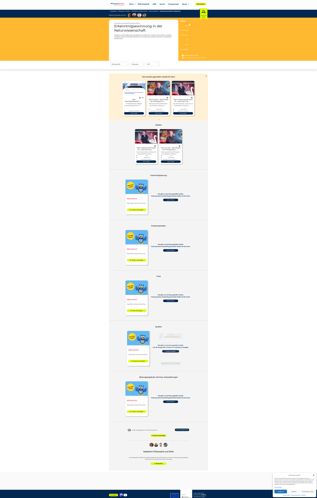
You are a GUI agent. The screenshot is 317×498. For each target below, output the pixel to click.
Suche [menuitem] (162, 4)
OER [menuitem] (154, 4)
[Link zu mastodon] (121, 495)
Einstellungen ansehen (308, 491)
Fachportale (113, 11)
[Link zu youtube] (125, 495)
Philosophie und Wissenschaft (139, 11)
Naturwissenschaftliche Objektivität (170, 11)
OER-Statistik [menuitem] (143, 4)
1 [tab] (159, 119)
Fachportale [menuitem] (173, 4)
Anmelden (113, 495)
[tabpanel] (134, 98)
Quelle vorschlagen (139, 361)
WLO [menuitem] (131, 4)
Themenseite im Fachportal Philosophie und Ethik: (127, 23)
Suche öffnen (171, 200)
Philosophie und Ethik (124, 11)
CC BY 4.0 (204, 494)
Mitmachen (159, 463)
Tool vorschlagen (137, 310)
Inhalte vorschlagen (137, 210)
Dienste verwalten (278, 487)
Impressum (303, 495)
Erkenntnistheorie (153, 11)
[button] (314, 475)
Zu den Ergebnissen (182, 429)
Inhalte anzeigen (171, 351)
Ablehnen (294, 491)
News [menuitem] (184, 4)
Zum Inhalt (134, 113)
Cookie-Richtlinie (286, 495)
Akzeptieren (281, 491)
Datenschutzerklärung (295, 495)
